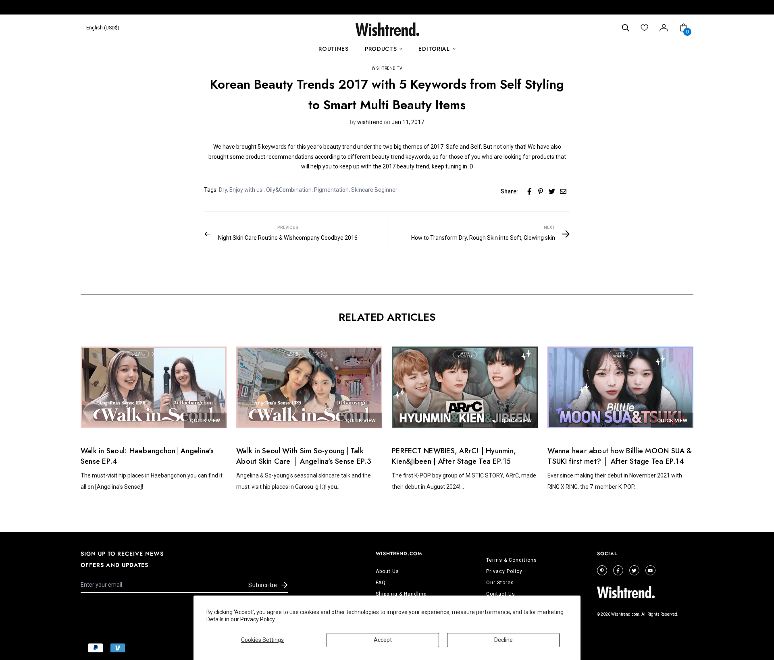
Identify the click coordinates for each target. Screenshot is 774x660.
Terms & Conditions (511, 560)
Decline (503, 640)
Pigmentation (331, 190)
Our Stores (500, 582)
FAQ (381, 582)
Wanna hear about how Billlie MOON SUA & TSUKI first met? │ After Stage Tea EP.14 (619, 456)
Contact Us (500, 594)
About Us (387, 571)
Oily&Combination (289, 190)
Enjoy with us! (246, 190)
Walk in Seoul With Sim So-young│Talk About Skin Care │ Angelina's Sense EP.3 (303, 456)
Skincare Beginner (374, 190)
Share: (509, 191)
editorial (433, 49)
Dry (223, 190)
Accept (383, 640)
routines (333, 49)
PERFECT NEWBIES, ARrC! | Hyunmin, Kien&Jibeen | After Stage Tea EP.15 (454, 456)
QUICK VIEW (205, 420)
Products (381, 49)
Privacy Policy (257, 619)
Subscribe (262, 585)
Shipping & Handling (401, 594)
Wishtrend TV (387, 68)
